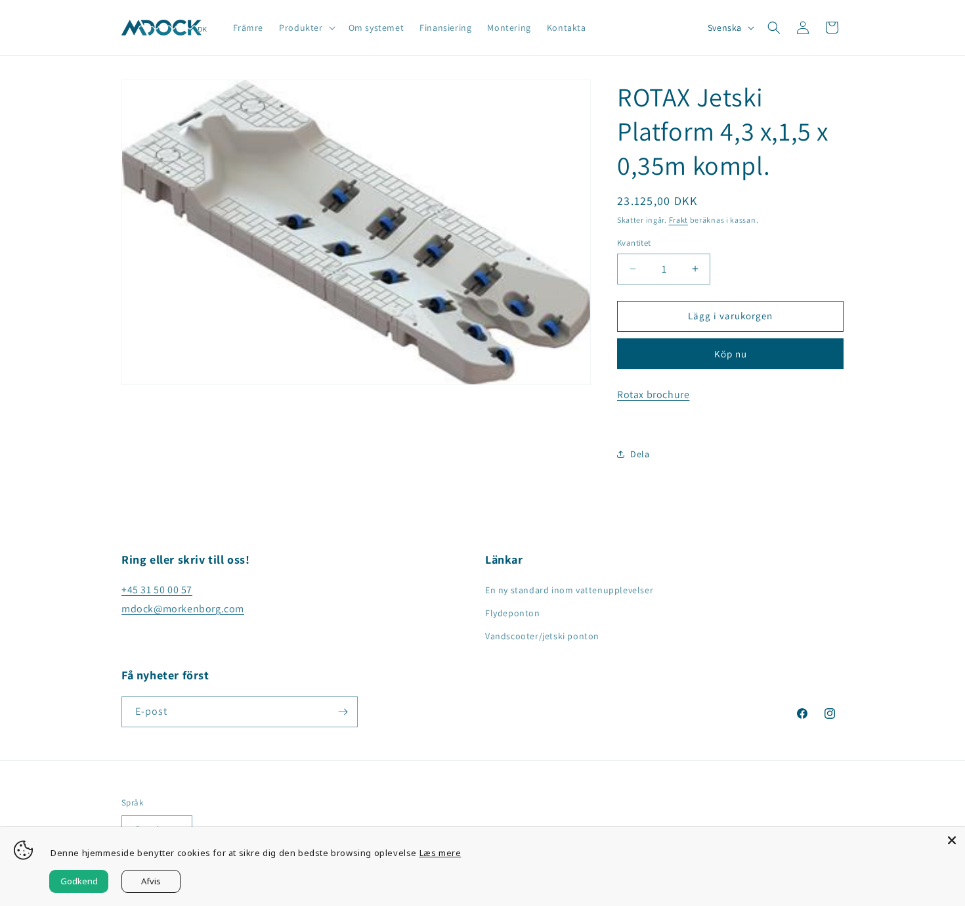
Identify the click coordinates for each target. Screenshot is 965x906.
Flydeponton (512, 613)
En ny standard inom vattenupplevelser (569, 590)
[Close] (951, 840)
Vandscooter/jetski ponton (542, 636)
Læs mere (440, 853)
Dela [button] (639, 454)
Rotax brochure (653, 394)
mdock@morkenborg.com (182, 609)
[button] (305, 27)
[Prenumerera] (342, 711)
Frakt (679, 220)
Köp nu (730, 354)
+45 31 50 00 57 (156, 590)
